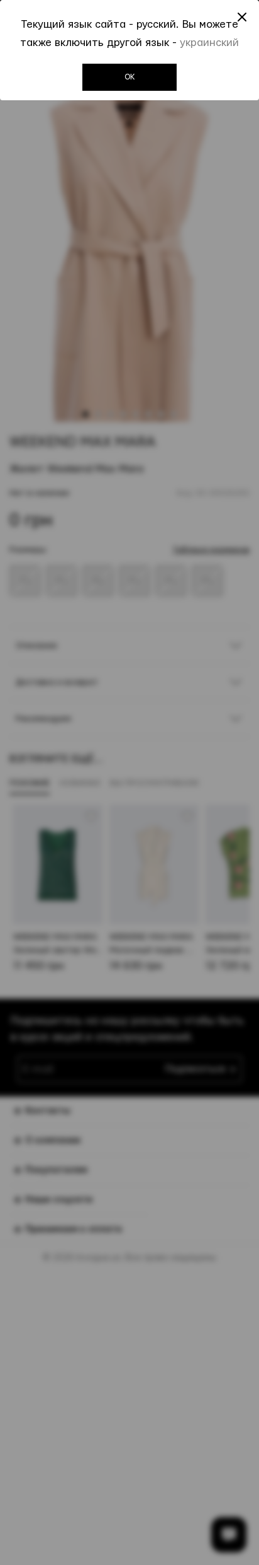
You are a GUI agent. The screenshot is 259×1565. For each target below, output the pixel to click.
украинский (209, 42)
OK (129, 77)
